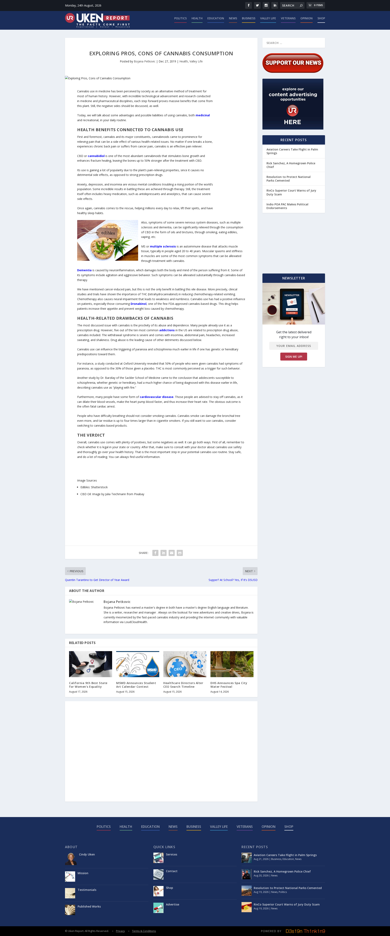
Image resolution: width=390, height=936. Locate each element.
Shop (321, 18)
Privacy (120, 931)
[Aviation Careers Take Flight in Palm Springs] (247, 858)
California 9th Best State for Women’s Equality (88, 685)
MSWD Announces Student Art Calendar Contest (136, 685)
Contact (172, 871)
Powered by (271, 931)
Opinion (306, 18)
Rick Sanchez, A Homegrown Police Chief (290, 165)
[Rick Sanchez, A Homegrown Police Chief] (247, 874)
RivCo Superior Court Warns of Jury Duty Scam (291, 192)
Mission (83, 873)
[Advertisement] (229, 150)
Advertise (172, 904)
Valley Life (268, 18)
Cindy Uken (87, 854)
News (233, 18)
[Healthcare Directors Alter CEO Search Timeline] (184, 664)
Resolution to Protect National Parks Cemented (288, 178)
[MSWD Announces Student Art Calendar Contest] (137, 664)
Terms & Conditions (144, 931)
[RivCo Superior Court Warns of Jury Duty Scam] (247, 907)
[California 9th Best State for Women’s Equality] (90, 664)
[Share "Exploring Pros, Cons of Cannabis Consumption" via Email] (172, 553)
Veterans (288, 18)
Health (197, 18)
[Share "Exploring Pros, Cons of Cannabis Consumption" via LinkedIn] (163, 553)
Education (215, 18)
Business (248, 18)
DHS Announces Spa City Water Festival (228, 685)
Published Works (89, 906)
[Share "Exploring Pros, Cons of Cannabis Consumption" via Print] (180, 553)
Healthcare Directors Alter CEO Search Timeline (183, 685)
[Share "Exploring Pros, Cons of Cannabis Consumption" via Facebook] (155, 553)
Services (171, 854)
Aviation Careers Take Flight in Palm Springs (292, 151)
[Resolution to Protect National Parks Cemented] (247, 891)
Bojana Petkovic (144, 61)
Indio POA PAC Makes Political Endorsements (287, 206)
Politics (180, 18)
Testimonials (87, 890)
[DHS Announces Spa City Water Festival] (232, 664)
